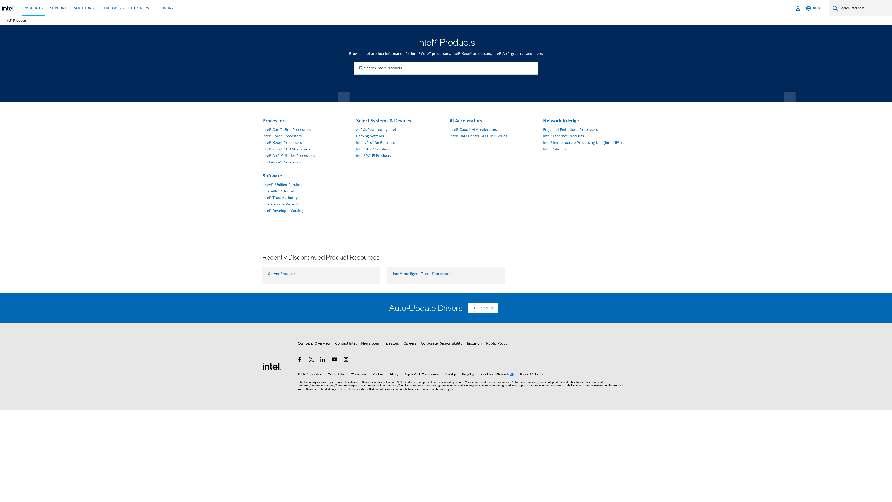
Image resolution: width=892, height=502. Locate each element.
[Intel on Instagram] (346, 360)
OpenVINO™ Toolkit (278, 191)
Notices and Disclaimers (381, 385)
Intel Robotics (554, 149)
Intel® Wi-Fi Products (373, 155)
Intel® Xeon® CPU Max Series (286, 149)
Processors (274, 120)
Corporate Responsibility (441, 343)
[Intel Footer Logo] (271, 366)
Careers (409, 343)
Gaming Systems (370, 136)
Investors (391, 343)
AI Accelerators (465, 120)
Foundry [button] (165, 8)
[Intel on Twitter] (311, 360)
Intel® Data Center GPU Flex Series (478, 136)
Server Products (281, 273)
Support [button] (58, 8)
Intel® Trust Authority (280, 197)
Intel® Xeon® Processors (282, 142)
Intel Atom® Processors (281, 162)
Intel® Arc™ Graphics (372, 149)
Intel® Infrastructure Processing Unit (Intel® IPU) (582, 142)
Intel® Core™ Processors (282, 136)
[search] (361, 68)
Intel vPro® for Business (375, 142)
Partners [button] (140, 8)
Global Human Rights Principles (583, 385)
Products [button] (33, 8)
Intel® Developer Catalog (282, 210)
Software (272, 175)
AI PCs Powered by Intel (376, 129)
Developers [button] (112, 8)
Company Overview (314, 343)
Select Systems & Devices (383, 120)
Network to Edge (561, 120)
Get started (483, 308)
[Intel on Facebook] (300, 360)
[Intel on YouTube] (334, 360)
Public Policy (496, 343)
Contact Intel (346, 343)
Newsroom (370, 343)
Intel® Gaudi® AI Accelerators (473, 129)
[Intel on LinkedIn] (323, 360)
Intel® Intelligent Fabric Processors (421, 273)
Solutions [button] (84, 8)
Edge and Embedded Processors (570, 129)
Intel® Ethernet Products (563, 136)
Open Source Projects (280, 204)
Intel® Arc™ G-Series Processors (288, 155)
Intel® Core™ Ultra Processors (286, 129)
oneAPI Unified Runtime (282, 184)
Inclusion (474, 343)
